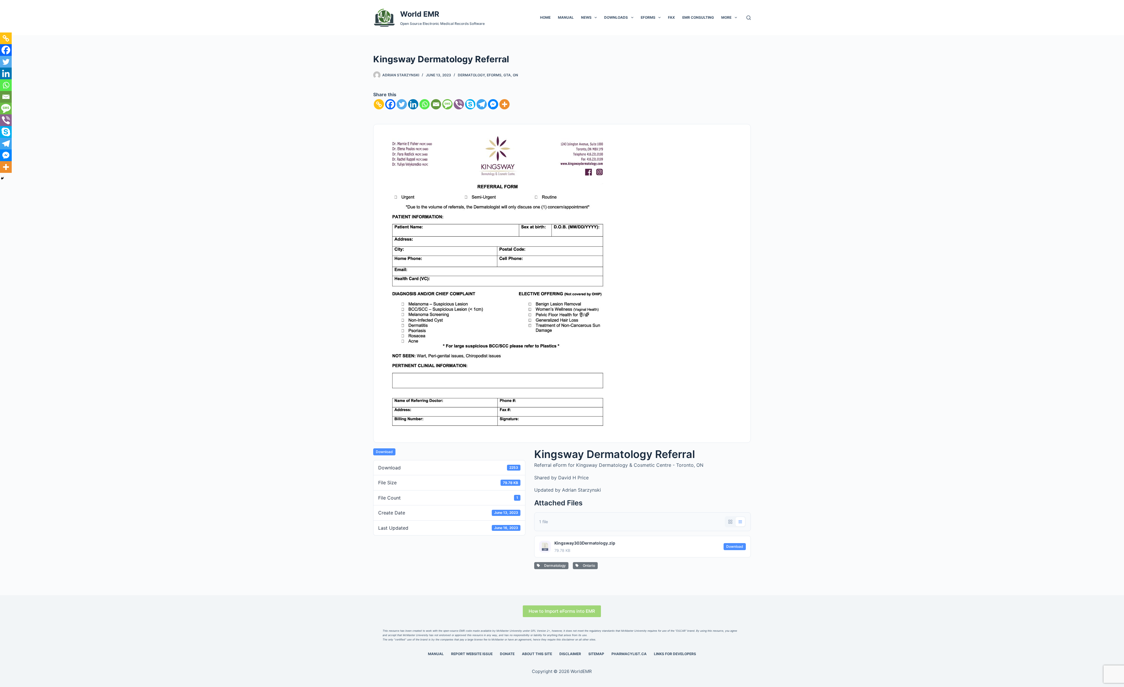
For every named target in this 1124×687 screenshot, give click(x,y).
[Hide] (2, 178)
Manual (566, 17)
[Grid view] (730, 521)
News (586, 17)
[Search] (748, 18)
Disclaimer (570, 654)
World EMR (419, 14)
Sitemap (596, 654)
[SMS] (447, 104)
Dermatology (471, 75)
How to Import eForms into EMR (562, 611)
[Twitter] (402, 104)
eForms (648, 17)
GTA (507, 75)
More (726, 17)
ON (515, 75)
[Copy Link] (379, 104)
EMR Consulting (698, 17)
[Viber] (459, 104)
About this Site (537, 654)
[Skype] (470, 104)
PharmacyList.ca (629, 654)
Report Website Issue (472, 654)
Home (545, 17)
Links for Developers (675, 654)
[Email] (436, 104)
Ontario (588, 565)
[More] (504, 104)
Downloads (616, 17)
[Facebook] (390, 104)
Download (384, 452)
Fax (671, 17)
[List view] (740, 521)
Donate (507, 654)
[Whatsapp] (424, 104)
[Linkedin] (413, 104)
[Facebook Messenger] (493, 104)
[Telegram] (482, 104)
